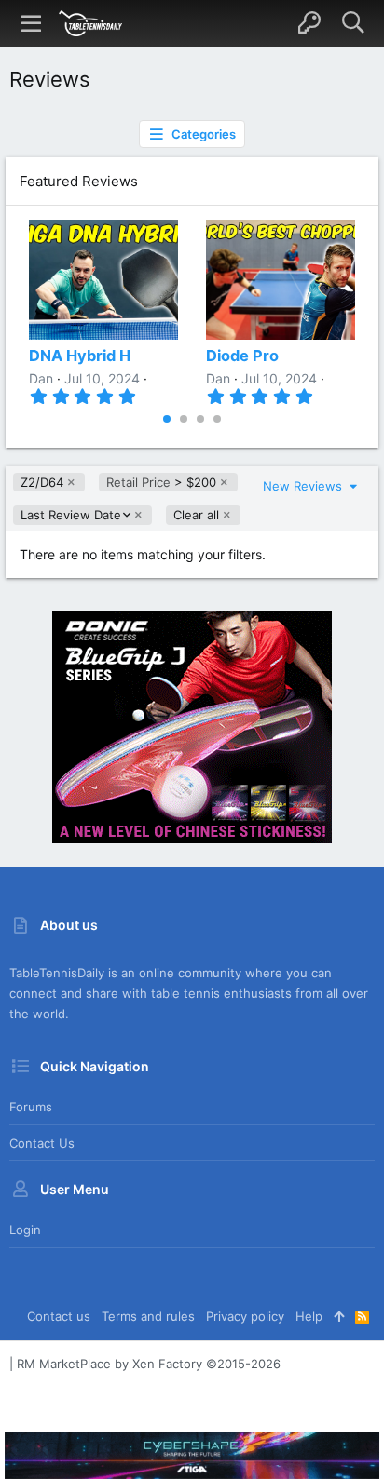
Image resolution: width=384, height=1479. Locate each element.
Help (308, 1316)
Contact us (42, 1143)
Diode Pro (242, 355)
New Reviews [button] (304, 485)
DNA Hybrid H (79, 355)
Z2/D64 (42, 482)
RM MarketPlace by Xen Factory (149, 1363)
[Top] (339, 1316)
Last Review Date (70, 515)
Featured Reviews (79, 181)
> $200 (161, 482)
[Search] (353, 23)
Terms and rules (148, 1316)
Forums (30, 1106)
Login (25, 1229)
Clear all (196, 514)
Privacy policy (245, 1316)
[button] (31, 23)
